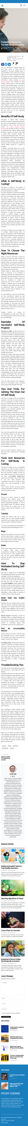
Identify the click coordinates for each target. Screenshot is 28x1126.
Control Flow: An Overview (10, 930)
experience (16, 745)
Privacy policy (4, 1122)
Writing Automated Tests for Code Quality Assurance (11, 867)
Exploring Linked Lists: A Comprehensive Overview (16, 1037)
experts (12, 748)
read (10, 745)
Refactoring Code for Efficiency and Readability (16, 1047)
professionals (5, 748)
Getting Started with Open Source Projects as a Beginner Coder (16, 1085)
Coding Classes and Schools (14, 56)
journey (4, 745)
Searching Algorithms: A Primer (12, 898)
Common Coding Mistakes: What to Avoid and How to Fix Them (17, 1057)
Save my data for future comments (11, 1013)
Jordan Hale (4, 47)
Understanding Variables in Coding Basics (17, 1028)
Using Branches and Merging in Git (17, 1075)
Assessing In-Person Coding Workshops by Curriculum (11, 960)
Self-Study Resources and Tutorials (15, 57)
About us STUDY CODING (7, 1120)
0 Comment (5, 48)
